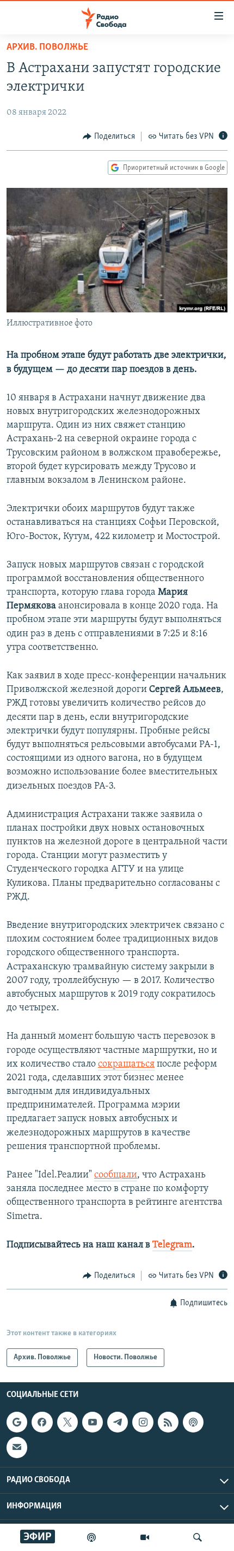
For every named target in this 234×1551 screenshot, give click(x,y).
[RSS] (168, 1422)
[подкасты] (91, 1537)
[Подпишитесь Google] (17, 1422)
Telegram (172, 1245)
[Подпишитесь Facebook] (42, 1422)
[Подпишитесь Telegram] (117, 1422)
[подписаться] (17, 1447)
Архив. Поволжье (47, 47)
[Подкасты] (193, 1422)
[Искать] (197, 1537)
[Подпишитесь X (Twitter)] (67, 1422)
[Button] (109, 136)
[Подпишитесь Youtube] (92, 1422)
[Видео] (144, 1537)
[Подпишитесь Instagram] (142, 1422)
